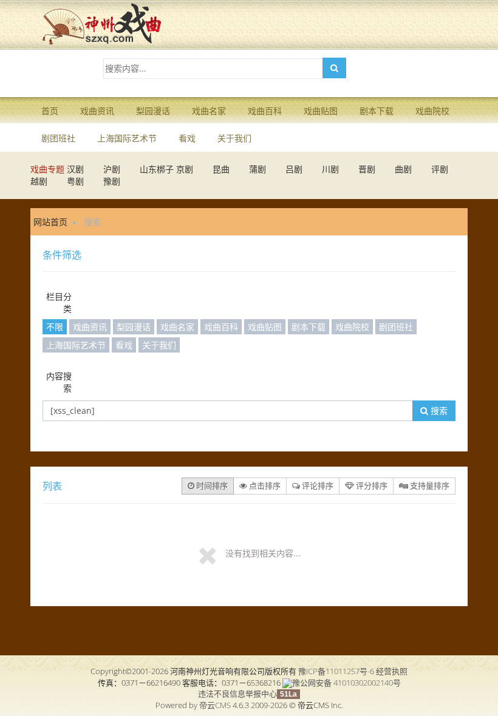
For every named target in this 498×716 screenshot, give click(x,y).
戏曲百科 (265, 111)
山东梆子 (157, 169)
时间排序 (211, 485)
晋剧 (366, 169)
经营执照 (392, 671)
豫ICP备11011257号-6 (336, 671)
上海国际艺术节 (127, 138)
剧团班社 (58, 138)
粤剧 (75, 181)
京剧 (184, 169)
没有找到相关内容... (263, 553)
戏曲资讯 (97, 111)
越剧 (38, 181)
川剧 (330, 169)
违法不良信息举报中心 (237, 693)
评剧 (439, 169)
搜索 (438, 410)
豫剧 (111, 181)
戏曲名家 (209, 111)
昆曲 (221, 169)
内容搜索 (59, 382)
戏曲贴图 (321, 111)
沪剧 (111, 169)
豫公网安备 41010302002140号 (346, 682)
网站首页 (50, 222)
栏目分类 (59, 302)
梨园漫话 (153, 111)
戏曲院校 (432, 111)
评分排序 (370, 485)
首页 (49, 111)
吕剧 (293, 169)
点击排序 (264, 485)
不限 (54, 327)
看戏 (187, 138)
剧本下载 (377, 111)
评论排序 (316, 485)
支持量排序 (428, 485)
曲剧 (403, 169)
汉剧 (75, 169)
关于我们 (234, 138)
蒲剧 (257, 169)
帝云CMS (215, 705)
